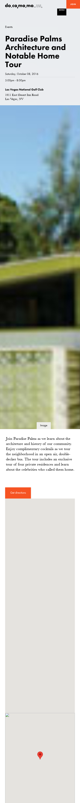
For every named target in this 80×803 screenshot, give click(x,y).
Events (9, 27)
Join (73, 4)
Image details (43, 426)
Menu (62, 10)
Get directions (18, 492)
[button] (40, 755)
